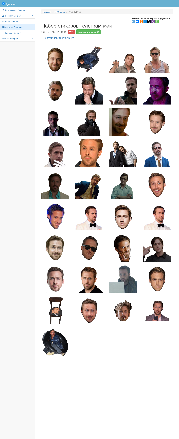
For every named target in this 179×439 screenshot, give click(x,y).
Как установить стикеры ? (59, 38)
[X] (149, 21)
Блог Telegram (11, 38)
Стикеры (61, 11)
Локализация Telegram (15, 10)
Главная (47, 11)
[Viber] (153, 21)
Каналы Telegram (13, 32)
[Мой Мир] (145, 21)
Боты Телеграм (12, 21)
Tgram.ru (10, 4)
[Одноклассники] (141, 21)
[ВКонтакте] (137, 21)
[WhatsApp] (157, 21)
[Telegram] (133, 21)
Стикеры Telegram (13, 27)
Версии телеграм (13, 15)
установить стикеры (87, 31)
